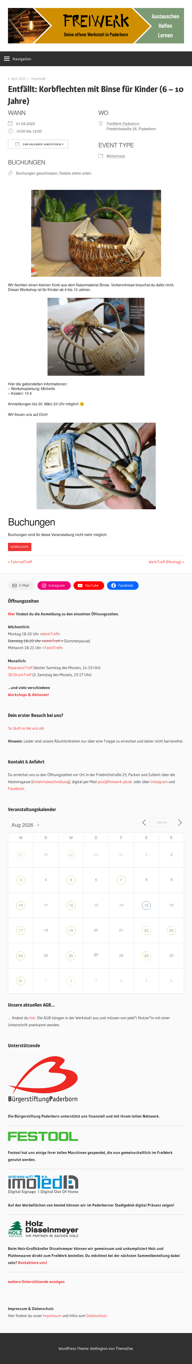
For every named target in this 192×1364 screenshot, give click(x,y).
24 (20, 955)
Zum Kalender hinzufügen (41, 144)
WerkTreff (50, 633)
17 (20, 930)
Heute (162, 822)
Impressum (52, 1315)
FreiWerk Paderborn (123, 123)
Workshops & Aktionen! (28, 694)
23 (171, 930)
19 (71, 930)
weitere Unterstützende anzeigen (36, 1281)
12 (71, 905)
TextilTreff (52, 647)
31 (20, 980)
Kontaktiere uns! (32, 1262)
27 (20, 854)
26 (71, 955)
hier (32, 1017)
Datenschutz (96, 1315)
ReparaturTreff (20, 667)
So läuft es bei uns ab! (26, 728)
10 (20, 905)
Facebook (16, 788)
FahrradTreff (21, 561)
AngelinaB (38, 79)
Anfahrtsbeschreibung (51, 781)
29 (71, 854)
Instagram (159, 781)
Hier (11, 613)
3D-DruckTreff (19, 674)
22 (146, 930)
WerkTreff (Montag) (165, 561)
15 (146, 905)
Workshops (116, 156)
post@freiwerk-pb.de (115, 781)
